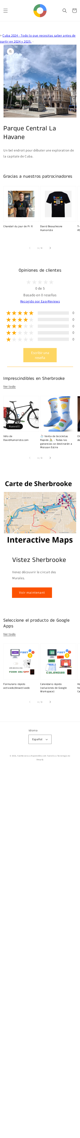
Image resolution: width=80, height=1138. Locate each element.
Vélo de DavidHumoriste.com (16, 438)
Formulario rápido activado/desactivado (16, 686)
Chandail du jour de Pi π (18, 226)
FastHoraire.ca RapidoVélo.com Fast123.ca (37, 755)
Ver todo (9, 386)
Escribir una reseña (40, 355)
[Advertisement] (40, 953)
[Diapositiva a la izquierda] (30, 248)
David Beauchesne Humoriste (51, 228)
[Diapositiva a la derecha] (50, 248)
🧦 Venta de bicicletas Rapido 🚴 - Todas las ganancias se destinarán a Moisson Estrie (56, 442)
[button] (5, 11)
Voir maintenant (32, 592)
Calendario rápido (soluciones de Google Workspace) (53, 688)
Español (37, 739)
